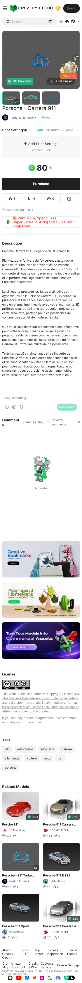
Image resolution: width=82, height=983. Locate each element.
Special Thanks (71, 952)
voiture (32, 758)
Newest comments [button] (58, 422)
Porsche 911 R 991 (56, 875)
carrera (67, 749)
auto (47, 758)
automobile (25, 749)
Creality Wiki (33, 965)
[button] (75, 21)
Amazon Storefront (18, 965)
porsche (10, 767)
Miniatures (52, 129)
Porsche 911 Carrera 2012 (58, 824)
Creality (5, 965)
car (60, 758)
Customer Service (47, 965)
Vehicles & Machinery (70, 129)
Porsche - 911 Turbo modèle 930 (17, 875)
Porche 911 (10, 824)
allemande (12, 758)
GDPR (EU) (26, 952)
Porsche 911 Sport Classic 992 (15, 926)
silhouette (47, 749)
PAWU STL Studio (23, 118)
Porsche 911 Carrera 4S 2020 (60, 926)
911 (7, 749)
